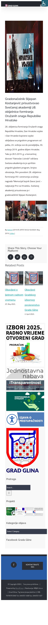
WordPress (19, 588)
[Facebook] (14, 565)
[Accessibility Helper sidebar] (45, 3)
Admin (9, 230)
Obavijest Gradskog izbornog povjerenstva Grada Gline (12, 299)
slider (12, 233)
